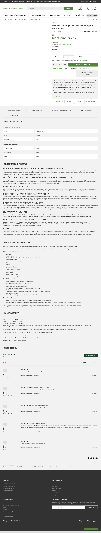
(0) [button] (84, 1)
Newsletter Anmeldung (8, 516)
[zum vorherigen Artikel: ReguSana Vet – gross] (93, 19)
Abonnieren (91, 507)
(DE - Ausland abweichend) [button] (82, 68)
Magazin (5, 509)
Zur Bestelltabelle (84, 60)
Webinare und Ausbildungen (9, 511)
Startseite (10, 19)
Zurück (4, 19)
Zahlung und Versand (56, 488)
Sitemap (5, 514)
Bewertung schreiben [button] (91, 355)
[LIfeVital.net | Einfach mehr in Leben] (13, 8)
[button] (96, 473)
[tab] (86, 363)
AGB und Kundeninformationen (58, 484)
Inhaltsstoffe (86, 111)
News (4, 503)
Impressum (54, 490)
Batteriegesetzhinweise (57, 495)
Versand (27, 529)
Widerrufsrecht (55, 486)
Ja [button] (39, 375)
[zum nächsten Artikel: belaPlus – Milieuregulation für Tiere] (96, 19)
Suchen (68, 8)
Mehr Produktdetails (58, 96)
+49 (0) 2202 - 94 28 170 (9, 483)
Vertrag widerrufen (91, 529)
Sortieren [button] (5, 362)
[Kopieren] (62, 32)
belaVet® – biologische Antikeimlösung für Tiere (29, 19)
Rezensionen (13, 115)
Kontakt (4, 507)
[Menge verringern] (53, 64)
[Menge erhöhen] (65, 64)
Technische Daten (14, 111)
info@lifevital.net (9, 490)
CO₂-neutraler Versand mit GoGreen (11, 505)
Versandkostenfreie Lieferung (64, 44)
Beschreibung (37, 111)
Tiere (16, 19)
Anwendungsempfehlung (61, 111)
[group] (11, 354)
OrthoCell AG (55, 22)
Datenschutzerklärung (56, 492)
